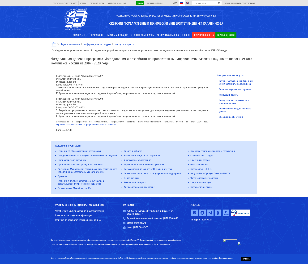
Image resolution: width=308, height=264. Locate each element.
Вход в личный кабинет (234, 3)
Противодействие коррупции (72, 160)
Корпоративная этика (201, 187)
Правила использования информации (73, 215)
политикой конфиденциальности (220, 258)
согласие (162, 258)
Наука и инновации (70, 44)
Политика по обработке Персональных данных (78, 220)
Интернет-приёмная (155, 3)
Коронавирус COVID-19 (201, 169)
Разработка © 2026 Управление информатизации (79, 211)
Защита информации (200, 182)
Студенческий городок (201, 155)
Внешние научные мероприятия (235, 89)
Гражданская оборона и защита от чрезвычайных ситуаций (87, 155)
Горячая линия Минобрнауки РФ (74, 188)
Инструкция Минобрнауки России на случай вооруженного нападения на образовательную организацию (87, 170)
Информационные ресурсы (97, 44)
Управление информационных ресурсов (144, 164)
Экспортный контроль (135, 182)
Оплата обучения (199, 164)
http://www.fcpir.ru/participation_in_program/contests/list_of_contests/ (86, 125)
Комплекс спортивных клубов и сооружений (212, 151)
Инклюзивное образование (137, 160)
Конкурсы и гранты (124, 44)
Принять (246, 259)
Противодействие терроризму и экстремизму (80, 164)
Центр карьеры (131, 178)
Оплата (140, 3)
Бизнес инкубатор (133, 151)
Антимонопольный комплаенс (139, 187)
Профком (62, 176)
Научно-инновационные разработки (142, 155)
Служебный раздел (200, 160)
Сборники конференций (231, 117)
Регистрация (250, 3)
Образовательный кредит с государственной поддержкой (152, 173)
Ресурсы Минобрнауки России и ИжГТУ (210, 173)
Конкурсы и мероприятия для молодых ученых (234, 102)
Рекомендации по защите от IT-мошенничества (148, 169)
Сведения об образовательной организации (80, 151)
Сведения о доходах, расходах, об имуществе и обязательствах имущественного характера (81, 182)
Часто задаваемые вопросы (204, 178)
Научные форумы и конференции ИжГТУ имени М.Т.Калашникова (236, 82)
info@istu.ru (139, 222)
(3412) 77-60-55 (170, 218)
